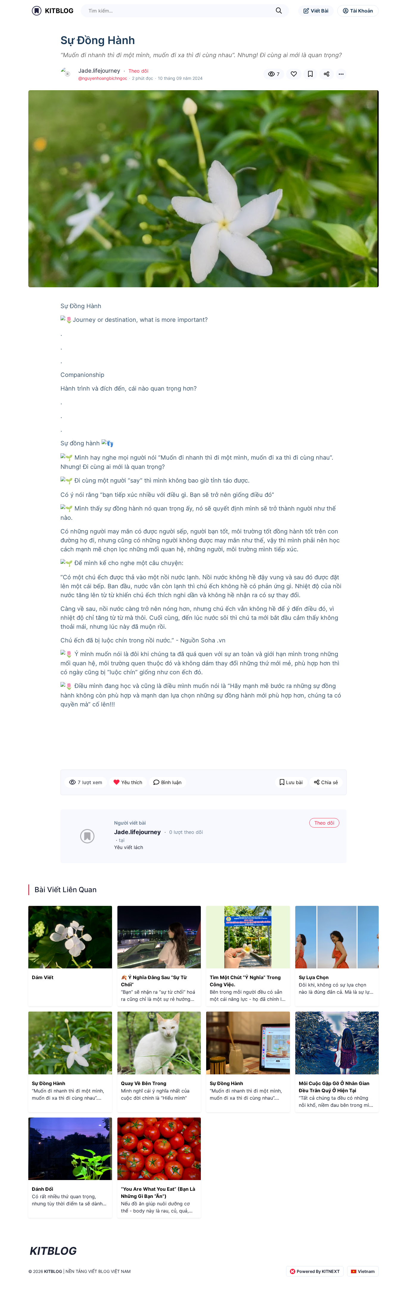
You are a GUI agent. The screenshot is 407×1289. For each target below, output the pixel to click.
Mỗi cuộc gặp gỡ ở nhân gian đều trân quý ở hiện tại (334, 1086)
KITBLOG (59, 11)
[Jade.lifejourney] (87, 836)
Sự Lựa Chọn (314, 977)
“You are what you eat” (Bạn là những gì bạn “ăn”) (158, 1192)
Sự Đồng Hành (48, 1083)
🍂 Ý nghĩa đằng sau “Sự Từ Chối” (154, 980)
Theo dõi (138, 71)
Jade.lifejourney (137, 832)
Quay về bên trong (143, 1083)
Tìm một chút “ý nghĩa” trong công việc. (245, 980)
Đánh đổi (42, 1189)
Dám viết (42, 977)
